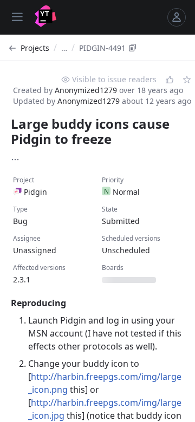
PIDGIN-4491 (102, 48)
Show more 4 (33, 238)
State (110, 209)
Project (23, 179)
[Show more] (15, 159)
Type (20, 209)
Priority (112, 179)
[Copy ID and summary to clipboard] (133, 47)
